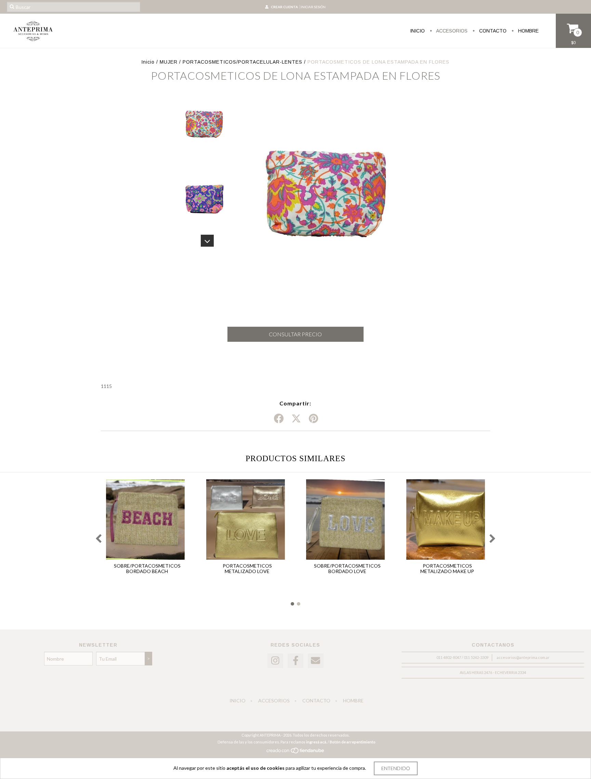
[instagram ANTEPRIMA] (275, 660)
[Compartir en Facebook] (279, 419)
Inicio (417, 31)
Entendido (395, 768)
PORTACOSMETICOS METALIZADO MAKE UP (447, 568)
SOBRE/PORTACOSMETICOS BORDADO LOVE (347, 568)
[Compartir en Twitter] (296, 419)
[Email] (316, 660)
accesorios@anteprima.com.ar (523, 657)
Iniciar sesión (313, 7)
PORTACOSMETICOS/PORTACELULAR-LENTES (242, 62)
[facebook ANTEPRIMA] (295, 660)
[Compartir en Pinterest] (313, 419)
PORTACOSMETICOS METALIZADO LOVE (247, 568)
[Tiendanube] (296, 752)
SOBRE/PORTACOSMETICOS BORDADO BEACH (147, 568)
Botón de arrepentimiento (353, 742)
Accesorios (451, 31)
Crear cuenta (284, 7)
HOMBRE (528, 31)
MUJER (169, 62)
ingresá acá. (316, 742)
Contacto (492, 31)
